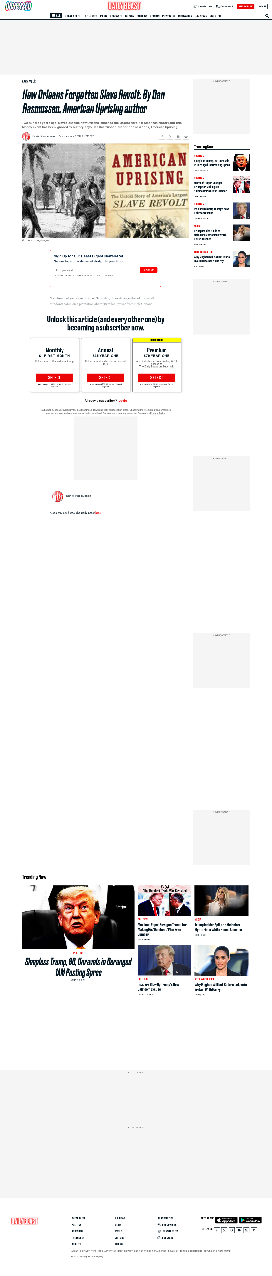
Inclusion (173, 1251)
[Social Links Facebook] (217, 1231)
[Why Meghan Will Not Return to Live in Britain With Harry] (241, 266)
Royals (129, 16)
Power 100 (169, 16)
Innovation (185, 16)
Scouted (215, 16)
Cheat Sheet (73, 16)
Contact (85, 1251)
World (118, 1231)
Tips (93, 1251)
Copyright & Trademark (217, 1251)
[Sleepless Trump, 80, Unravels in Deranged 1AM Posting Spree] (241, 170)
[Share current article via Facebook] (162, 136)
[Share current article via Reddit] (186, 136)
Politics (142, 16)
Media (103, 16)
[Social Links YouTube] (239, 1231)
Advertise (110, 1251)
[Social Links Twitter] (224, 1231)
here (98, 512)
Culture (119, 1237)
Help (120, 1251)
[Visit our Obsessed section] (30, 6)
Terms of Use (93, 275)
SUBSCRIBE (245, 6)
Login (122, 400)
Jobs (100, 1251)
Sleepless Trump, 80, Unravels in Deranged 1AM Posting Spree (78, 967)
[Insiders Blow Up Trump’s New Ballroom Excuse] (241, 218)
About (74, 1251)
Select (54, 377)
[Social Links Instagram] (232, 1231)
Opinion (154, 16)
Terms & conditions (191, 1251)
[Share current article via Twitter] (170, 136)
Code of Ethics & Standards (150, 1251)
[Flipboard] (254, 1231)
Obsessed (116, 16)
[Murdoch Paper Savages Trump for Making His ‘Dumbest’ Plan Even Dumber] (241, 192)
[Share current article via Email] (178, 136)
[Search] (267, 16)
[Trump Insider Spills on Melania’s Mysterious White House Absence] (241, 240)
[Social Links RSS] (246, 1231)
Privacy (128, 1251)
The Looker (90, 16)
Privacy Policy (109, 275)
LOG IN (262, 6)
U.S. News (201, 16)
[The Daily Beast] (124, 6)
